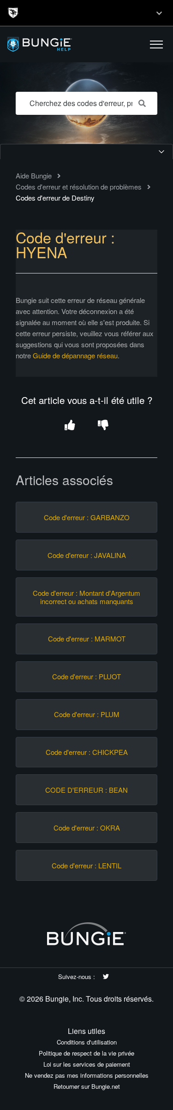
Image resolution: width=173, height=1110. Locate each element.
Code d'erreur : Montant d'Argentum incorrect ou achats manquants (86, 597)
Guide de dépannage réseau (75, 355)
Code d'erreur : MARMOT (86, 639)
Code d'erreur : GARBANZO (87, 517)
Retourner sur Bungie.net (87, 1086)
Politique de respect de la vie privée (86, 1053)
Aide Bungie (34, 175)
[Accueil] (61, 44)
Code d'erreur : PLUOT (86, 676)
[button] (156, 44)
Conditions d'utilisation (87, 1042)
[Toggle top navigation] (159, 13)
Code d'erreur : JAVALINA (87, 555)
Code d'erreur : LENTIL (86, 865)
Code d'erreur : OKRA (87, 828)
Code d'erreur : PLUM (86, 714)
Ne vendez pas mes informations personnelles (87, 1075)
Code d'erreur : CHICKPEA (87, 752)
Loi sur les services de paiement (86, 1064)
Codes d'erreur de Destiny (55, 197)
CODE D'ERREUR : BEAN (86, 790)
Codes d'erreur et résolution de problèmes (79, 186)
